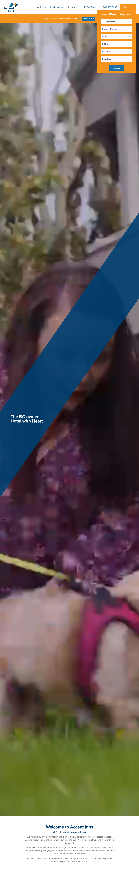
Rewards (72, 7)
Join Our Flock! (89, 7)
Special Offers (56, 7)
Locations (39, 7)
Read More (88, 18)
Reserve (128, 7)
